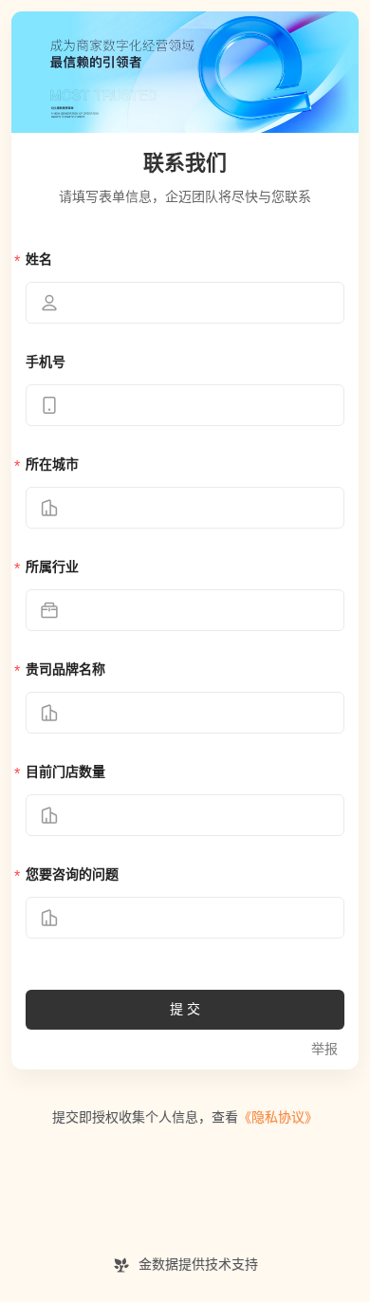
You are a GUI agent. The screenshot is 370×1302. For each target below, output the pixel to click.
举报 (324, 1049)
